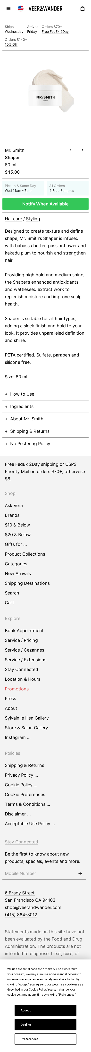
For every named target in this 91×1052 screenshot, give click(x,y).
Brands (12, 515)
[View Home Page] (45, 8)
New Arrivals (18, 573)
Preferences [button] (66, 994)
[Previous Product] (70, 150)
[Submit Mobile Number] (80, 873)
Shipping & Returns (30, 431)
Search (12, 592)
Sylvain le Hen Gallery (27, 718)
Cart (9, 602)
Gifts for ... (16, 544)
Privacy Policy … (21, 775)
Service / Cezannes (24, 650)
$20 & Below (18, 534)
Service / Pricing (21, 640)
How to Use (22, 394)
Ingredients (21, 406)
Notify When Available (45, 203)
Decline (26, 1025)
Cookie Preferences (25, 794)
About (11, 708)
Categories (16, 563)
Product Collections (25, 554)
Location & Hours (22, 679)
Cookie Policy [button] (37, 989)
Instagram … (18, 737)
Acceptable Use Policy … (30, 823)
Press (10, 698)
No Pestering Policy (30, 443)
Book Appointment (24, 630)
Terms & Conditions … (27, 804)
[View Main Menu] (8, 8)
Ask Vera (14, 505)
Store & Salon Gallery (26, 727)
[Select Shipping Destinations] (21, 8)
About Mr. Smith (26, 418)
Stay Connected (21, 669)
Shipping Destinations (27, 583)
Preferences (29, 1039)
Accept (26, 1010)
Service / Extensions (25, 659)
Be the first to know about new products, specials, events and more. (42, 857)
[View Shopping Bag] (82, 8)
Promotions (17, 688)
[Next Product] (82, 150)
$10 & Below (17, 524)
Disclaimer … (18, 813)
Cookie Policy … (21, 784)
